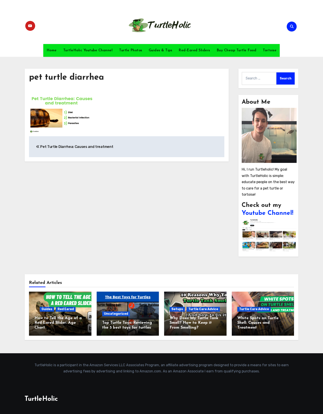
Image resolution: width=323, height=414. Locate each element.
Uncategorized (116, 314)
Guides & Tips (160, 50)
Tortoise (269, 50)
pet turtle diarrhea (66, 77)
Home (52, 50)
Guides (47, 309)
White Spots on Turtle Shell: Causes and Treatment (258, 323)
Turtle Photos (130, 50)
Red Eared (66, 309)
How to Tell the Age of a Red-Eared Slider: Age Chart (58, 323)
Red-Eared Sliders (194, 50)
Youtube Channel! (267, 213)
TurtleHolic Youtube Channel (88, 50)
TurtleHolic (41, 399)
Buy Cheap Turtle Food (236, 50)
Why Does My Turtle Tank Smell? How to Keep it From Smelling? (194, 323)
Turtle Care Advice (203, 309)
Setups (177, 309)
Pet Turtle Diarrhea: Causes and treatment (76, 147)
